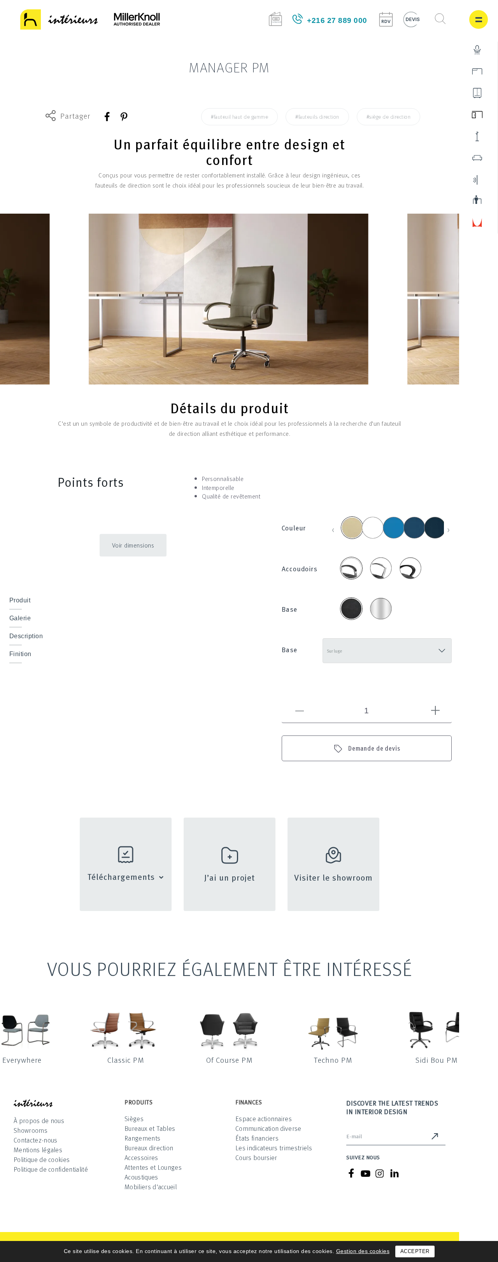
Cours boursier (256, 1157)
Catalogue (275, 19)
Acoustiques (141, 1177)
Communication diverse (268, 1128)
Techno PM (333, 1059)
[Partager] (107, 116)
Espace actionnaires (263, 1118)
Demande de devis (374, 748)
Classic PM (125, 1059)
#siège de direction (388, 116)
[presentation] (333, 528)
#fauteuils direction (317, 116)
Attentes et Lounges (153, 1167)
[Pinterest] (123, 116)
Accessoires (141, 1157)
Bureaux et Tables (149, 1128)
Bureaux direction (148, 1148)
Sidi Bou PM (437, 1059)
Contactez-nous (35, 1140)
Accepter (415, 1251)
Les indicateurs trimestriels (273, 1148)
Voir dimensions (133, 545)
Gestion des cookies (363, 1251)
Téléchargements (121, 877)
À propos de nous (39, 1120)
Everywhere (22, 1059)
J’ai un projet (229, 877)
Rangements (142, 1138)
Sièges (134, 1118)
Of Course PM (229, 1059)
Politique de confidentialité (51, 1169)
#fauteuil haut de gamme (239, 116)
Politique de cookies (42, 1159)
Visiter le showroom (333, 877)
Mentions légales (38, 1150)
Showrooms (30, 1130)
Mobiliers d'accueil (150, 1187)
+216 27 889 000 (337, 20)
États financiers (257, 1138)
